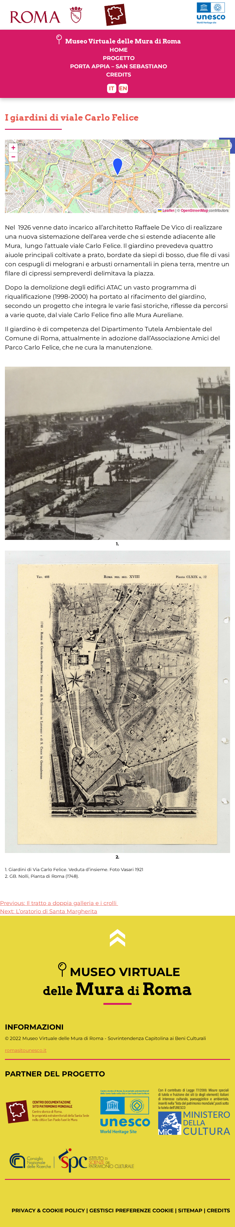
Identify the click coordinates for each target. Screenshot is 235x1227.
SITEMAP (190, 1210)
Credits (118, 74)
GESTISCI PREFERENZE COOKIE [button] (131, 1210)
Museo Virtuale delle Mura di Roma (123, 41)
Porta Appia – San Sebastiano (118, 66)
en (123, 88)
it (111, 88)
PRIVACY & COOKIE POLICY (48, 1210)
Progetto (119, 58)
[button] (227, 146)
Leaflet (168, 210)
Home (119, 50)
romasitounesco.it (26, 1050)
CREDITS (218, 1210)
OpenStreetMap (194, 210)
